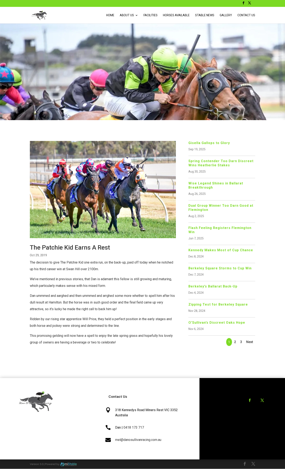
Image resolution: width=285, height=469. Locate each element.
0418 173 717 (134, 427)
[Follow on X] (262, 400)
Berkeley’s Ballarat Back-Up (212, 286)
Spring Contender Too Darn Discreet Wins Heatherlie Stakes (220, 163)
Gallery (226, 15)
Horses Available (176, 15)
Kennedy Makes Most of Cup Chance (220, 250)
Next (249, 342)
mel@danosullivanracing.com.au (138, 440)
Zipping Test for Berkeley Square (218, 304)
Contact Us (246, 15)
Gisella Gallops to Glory (209, 143)
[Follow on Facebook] (249, 400)
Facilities (151, 15)
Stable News (204, 15)
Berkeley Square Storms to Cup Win (220, 268)
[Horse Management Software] (68, 464)
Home (110, 15)
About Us (127, 15)
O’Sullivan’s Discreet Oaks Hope (216, 323)
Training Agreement (252, 417)
